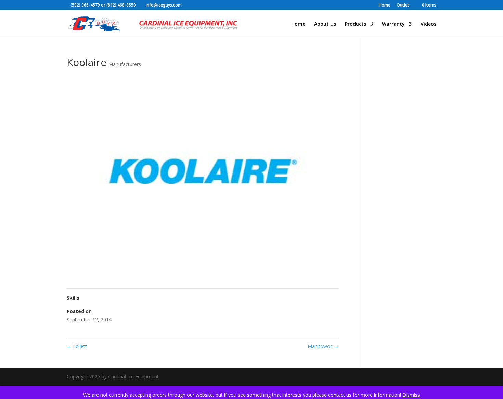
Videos (428, 24)
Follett (77, 346)
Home (384, 5)
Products (355, 24)
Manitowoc (323, 346)
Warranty (393, 24)
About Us (325, 24)
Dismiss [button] (411, 394)
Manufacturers (124, 64)
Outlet (403, 5)
